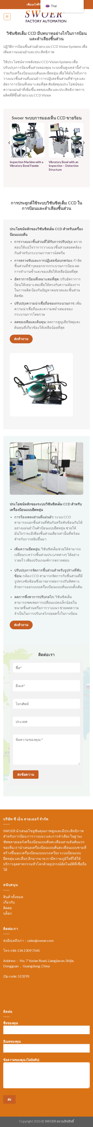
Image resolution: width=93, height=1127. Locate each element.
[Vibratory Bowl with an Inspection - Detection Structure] (66, 140)
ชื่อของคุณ (10, 1023)
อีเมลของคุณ (12, 1041)
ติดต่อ (7, 908)
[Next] (83, 151)
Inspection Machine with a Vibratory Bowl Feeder (26, 164)
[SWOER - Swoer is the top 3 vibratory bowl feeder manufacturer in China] (46, 16)
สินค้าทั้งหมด (13, 897)
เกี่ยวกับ (9, 902)
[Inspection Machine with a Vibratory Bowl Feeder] (27, 140)
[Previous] (9, 151)
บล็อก (7, 913)
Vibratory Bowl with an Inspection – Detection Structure (64, 165)
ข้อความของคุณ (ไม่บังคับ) (21, 1060)
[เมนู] (7, 16)
